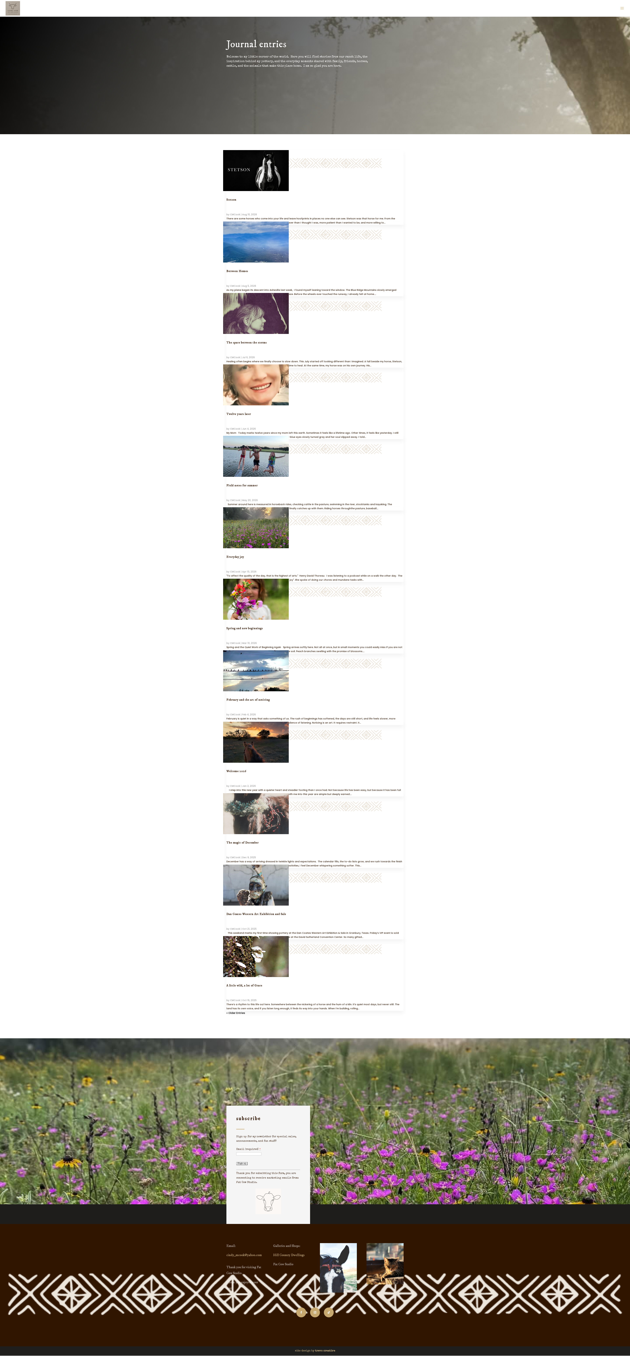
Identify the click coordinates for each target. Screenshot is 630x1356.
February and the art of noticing (248, 700)
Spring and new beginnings (244, 628)
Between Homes (237, 271)
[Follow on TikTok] (329, 1312)
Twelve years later (238, 414)
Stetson (231, 200)
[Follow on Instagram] (315, 1312)
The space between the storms (246, 342)
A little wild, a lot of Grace (244, 985)
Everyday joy (235, 557)
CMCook (235, 214)
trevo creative (325, 1351)
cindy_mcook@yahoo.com (244, 1255)
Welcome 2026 (236, 771)
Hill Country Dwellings (289, 1255)
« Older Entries (235, 1013)
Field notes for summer (242, 485)
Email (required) (248, 1149)
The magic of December (242, 842)
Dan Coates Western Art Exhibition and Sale (256, 914)
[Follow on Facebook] (301, 1312)
